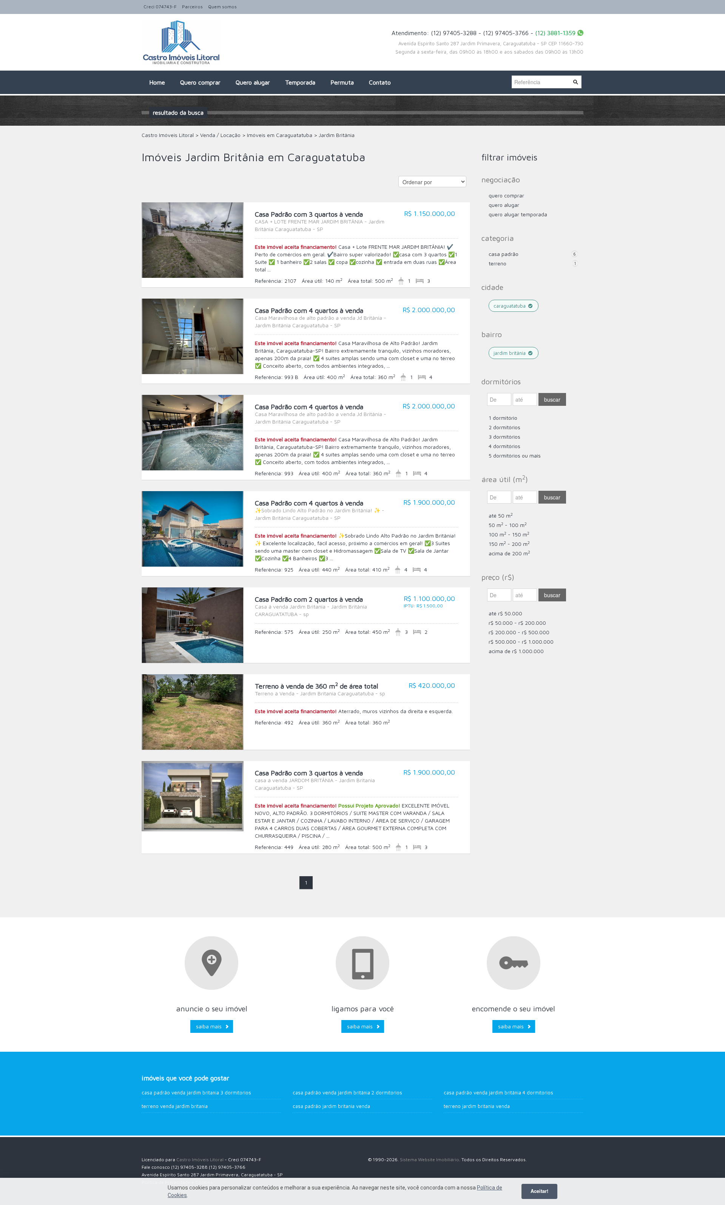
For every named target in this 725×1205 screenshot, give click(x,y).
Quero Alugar (504, 205)
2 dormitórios (504, 427)
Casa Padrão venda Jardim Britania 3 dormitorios (196, 1092)
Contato (380, 82)
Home (157, 82)
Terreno (497, 263)
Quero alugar (253, 82)
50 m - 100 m (508, 525)
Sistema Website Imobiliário (429, 1159)
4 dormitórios (504, 446)
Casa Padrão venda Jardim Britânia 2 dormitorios (347, 1092)
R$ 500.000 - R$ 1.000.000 (521, 641)
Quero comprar (200, 82)
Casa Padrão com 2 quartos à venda (311, 606)
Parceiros (192, 6)
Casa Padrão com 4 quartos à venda (320, 317)
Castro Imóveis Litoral (200, 1159)
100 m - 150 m (509, 534)
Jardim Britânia (510, 353)
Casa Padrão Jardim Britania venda (331, 1106)
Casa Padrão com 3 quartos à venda (319, 221)
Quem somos (222, 6)
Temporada (300, 82)
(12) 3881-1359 (555, 32)
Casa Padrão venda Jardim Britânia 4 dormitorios (498, 1092)
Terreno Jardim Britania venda (477, 1106)
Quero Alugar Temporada (518, 214)
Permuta (342, 82)
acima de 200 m (509, 553)
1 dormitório (503, 418)
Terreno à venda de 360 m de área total (320, 689)
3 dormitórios (504, 436)
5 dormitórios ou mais (515, 455)
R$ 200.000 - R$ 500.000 (519, 632)
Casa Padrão (503, 254)
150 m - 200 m (509, 544)
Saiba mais (209, 1026)
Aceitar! (539, 1191)
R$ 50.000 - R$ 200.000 (517, 622)
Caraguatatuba (510, 306)
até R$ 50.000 (505, 613)
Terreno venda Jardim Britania (175, 1106)
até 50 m (501, 515)
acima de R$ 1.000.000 (516, 651)
